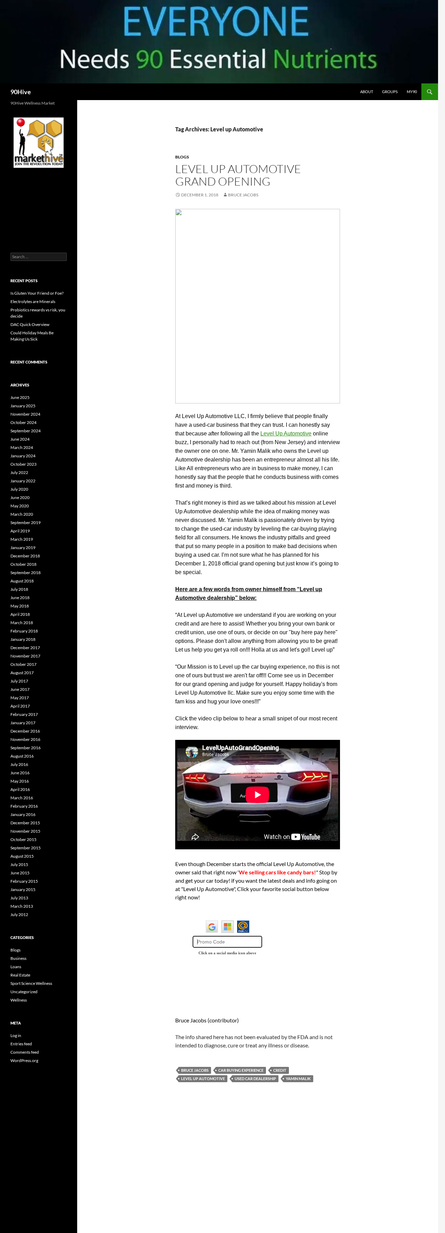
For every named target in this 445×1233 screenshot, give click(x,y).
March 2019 (21, 539)
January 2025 (22, 405)
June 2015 (20, 872)
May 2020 (19, 505)
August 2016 (22, 756)
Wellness (18, 1000)
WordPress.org (24, 1060)
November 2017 (25, 656)
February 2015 (24, 881)
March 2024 (21, 447)
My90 (412, 91)
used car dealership (255, 1078)
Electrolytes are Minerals (32, 301)
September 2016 (25, 747)
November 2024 (25, 414)
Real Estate (20, 975)
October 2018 (23, 564)
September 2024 (25, 430)
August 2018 (22, 580)
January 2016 (22, 814)
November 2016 (25, 739)
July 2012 (19, 914)
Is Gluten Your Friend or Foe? (37, 293)
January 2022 (22, 480)
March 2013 (21, 906)
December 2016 (25, 731)
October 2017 (23, 664)
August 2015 (22, 856)
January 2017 (22, 722)
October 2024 (23, 422)
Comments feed (24, 1052)
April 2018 (20, 614)
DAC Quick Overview (29, 324)
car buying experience (241, 1070)
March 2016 (21, 797)
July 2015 (19, 864)
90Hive (20, 92)
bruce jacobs (195, 1070)
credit (279, 1070)
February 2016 (24, 806)
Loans (15, 966)
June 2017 (20, 689)
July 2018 (19, 589)
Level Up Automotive (286, 433)
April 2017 (20, 706)
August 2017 (22, 672)
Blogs (182, 157)
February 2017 (24, 714)
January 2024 (22, 455)
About (366, 91)
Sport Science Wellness (31, 983)
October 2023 (23, 464)
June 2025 (20, 397)
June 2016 (20, 772)
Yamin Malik (298, 1078)
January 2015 (22, 889)
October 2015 (23, 839)
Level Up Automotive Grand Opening (238, 175)
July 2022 (19, 472)
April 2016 (20, 789)
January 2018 (22, 639)
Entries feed (21, 1043)
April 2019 (20, 530)
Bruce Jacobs (243, 194)
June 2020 (20, 497)
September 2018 (25, 572)
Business (18, 958)
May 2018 (19, 606)
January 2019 (22, 547)
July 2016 (19, 764)
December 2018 (25, 555)
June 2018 (20, 597)
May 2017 (19, 697)
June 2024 (20, 439)
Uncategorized (24, 991)
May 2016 (19, 781)
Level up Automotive (203, 1078)
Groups (390, 91)
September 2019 (25, 522)
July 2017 (19, 681)
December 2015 (25, 822)
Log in (15, 1035)
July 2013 (19, 897)
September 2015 (25, 847)
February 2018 (24, 631)
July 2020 (19, 489)
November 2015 (25, 831)
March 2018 (21, 622)
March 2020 (21, 514)
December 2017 (25, 647)
